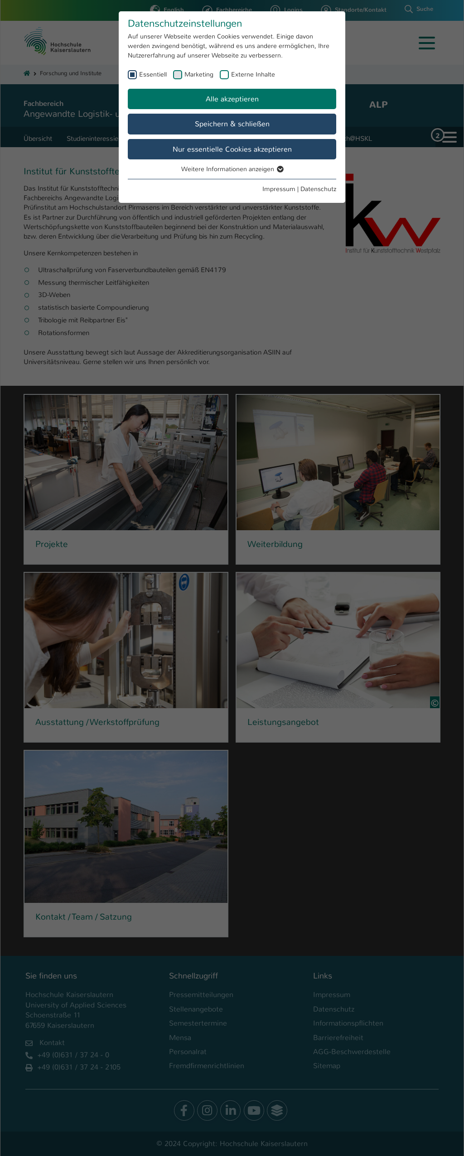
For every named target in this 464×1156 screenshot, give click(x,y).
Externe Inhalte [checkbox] (253, 74)
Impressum (278, 189)
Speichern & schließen (232, 124)
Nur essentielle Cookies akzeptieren (232, 149)
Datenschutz (318, 189)
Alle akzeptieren (232, 99)
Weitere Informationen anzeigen (228, 169)
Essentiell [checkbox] (153, 74)
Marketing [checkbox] (198, 74)
